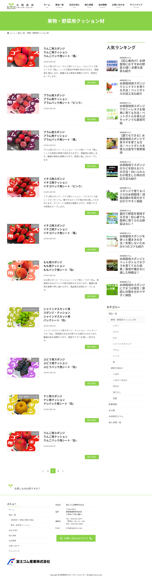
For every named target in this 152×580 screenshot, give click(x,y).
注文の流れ (13, 530)
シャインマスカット (122, 344)
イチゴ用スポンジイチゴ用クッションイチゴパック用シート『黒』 (60, 229)
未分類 (112, 410)
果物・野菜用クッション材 (123, 319)
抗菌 (115, 398)
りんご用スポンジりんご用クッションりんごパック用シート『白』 (60, 436)
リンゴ (116, 356)
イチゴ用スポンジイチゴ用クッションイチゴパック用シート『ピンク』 (63, 182)
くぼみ (116, 374)
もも (115, 338)
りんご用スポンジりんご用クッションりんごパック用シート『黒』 (60, 52)
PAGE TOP (145, 560)
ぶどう (116, 331)
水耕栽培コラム (116, 416)
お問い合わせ (14, 546)
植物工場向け (117, 368)
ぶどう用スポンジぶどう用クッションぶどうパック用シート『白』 (60, 363)
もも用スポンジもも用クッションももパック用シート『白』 (59, 266)
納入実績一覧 (115, 422)
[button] (76, 538)
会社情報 (12, 541)
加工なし (117, 392)
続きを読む (91, 82)
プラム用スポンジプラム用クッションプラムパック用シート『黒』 (60, 135)
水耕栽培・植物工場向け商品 (22, 520)
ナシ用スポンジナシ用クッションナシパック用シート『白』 (59, 400)
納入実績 (12, 535)
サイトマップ (14, 551)
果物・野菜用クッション (20, 525)
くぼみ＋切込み (120, 380)
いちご (116, 326)
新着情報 (113, 404)
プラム (116, 350)
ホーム (11, 509)
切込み (116, 386)
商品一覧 (113, 313)
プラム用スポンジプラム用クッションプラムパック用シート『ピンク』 (63, 99)
